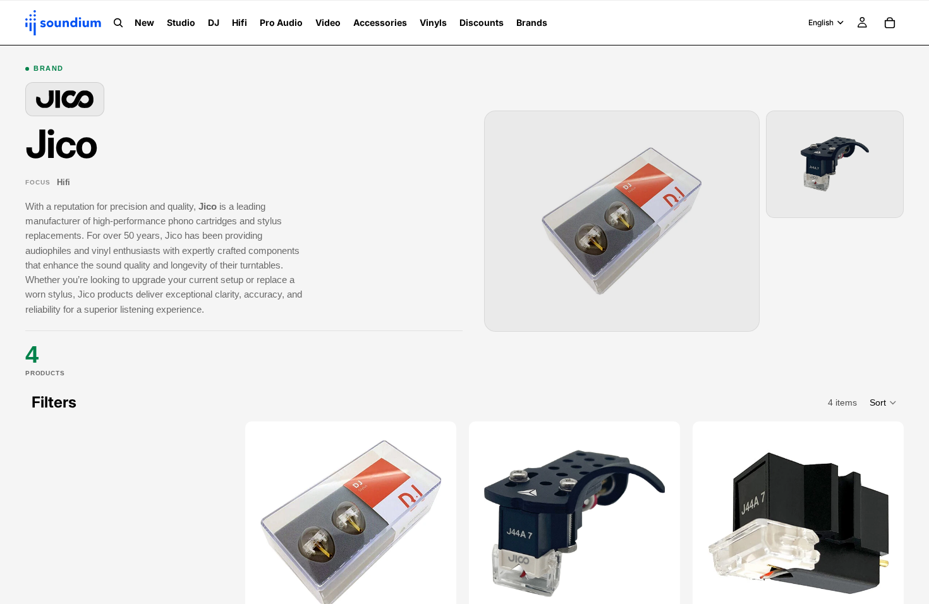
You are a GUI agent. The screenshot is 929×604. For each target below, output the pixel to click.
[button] (883, 402)
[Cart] (890, 23)
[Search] (118, 23)
